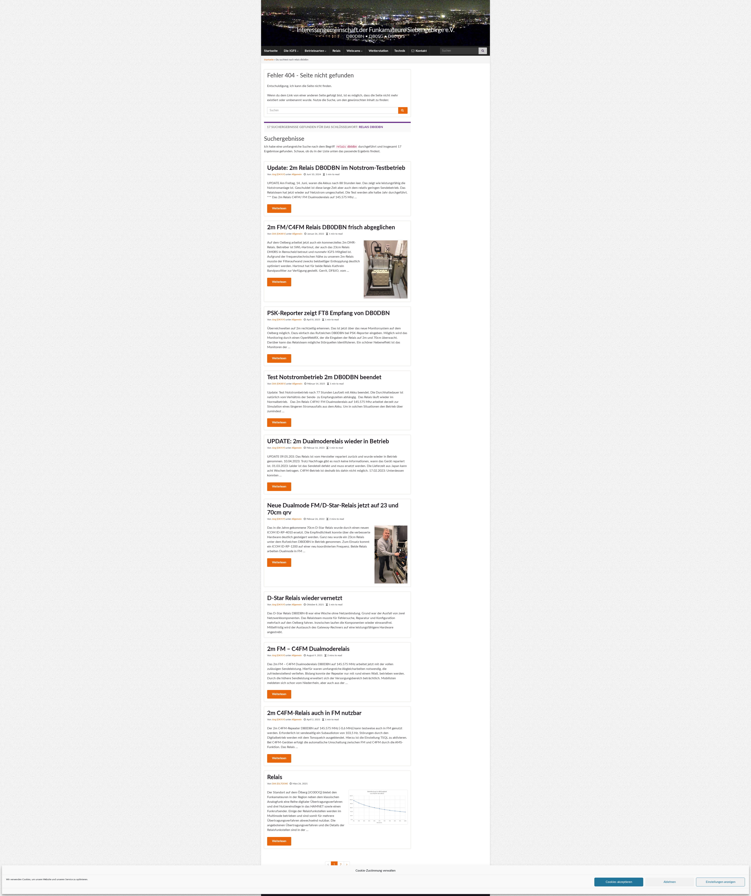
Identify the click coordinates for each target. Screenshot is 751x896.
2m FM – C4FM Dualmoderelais (308, 649)
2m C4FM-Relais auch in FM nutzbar (314, 713)
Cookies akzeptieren (619, 882)
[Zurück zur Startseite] (375, 23)
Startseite (271, 50)
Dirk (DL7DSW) (280, 783)
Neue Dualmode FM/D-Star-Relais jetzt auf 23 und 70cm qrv (332, 509)
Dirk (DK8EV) (279, 234)
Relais (336, 50)
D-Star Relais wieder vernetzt (304, 598)
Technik (399, 50)
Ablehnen (670, 882)
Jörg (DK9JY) (278, 174)
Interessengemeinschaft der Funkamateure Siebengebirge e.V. (376, 30)
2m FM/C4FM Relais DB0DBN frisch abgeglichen (331, 227)
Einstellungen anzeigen (720, 882)
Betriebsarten (315, 50)
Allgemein (297, 174)
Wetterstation (378, 50)
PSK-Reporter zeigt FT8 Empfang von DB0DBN (328, 313)
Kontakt (421, 50)
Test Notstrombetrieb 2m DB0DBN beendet (324, 377)
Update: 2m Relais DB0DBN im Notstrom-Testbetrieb (336, 168)
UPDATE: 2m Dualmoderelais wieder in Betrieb (328, 441)
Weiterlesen (279, 208)
